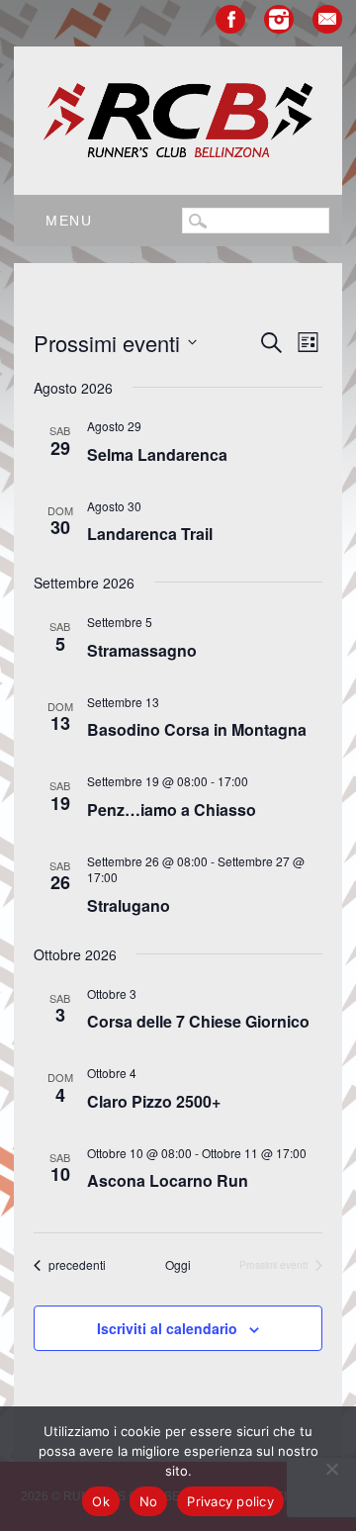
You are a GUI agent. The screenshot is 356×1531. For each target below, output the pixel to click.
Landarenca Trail (150, 533)
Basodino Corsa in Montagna (197, 729)
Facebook (230, 19)
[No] (331, 1469)
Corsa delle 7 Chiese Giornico (198, 1021)
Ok (101, 1501)
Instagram (279, 19)
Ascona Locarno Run (167, 1180)
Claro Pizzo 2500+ (154, 1101)
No (148, 1501)
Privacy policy (230, 1501)
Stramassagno (142, 650)
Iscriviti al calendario (167, 1328)
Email (327, 19)
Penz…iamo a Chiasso (171, 809)
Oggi (178, 1265)
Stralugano (128, 905)
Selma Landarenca (157, 454)
